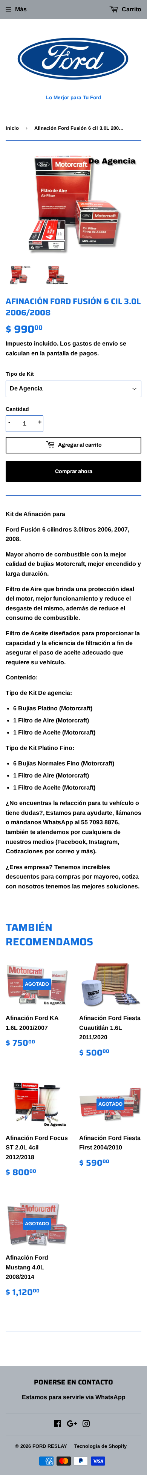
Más (21, 9)
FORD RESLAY (49, 1446)
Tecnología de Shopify (100, 1446)
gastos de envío (95, 343)
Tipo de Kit (20, 374)
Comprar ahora (73, 471)
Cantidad (17, 409)
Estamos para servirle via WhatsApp (74, 1397)
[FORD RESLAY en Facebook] (57, 1424)
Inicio (12, 128)
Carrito (130, 9)
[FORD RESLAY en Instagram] (86, 1424)
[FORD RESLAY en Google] (72, 1424)
